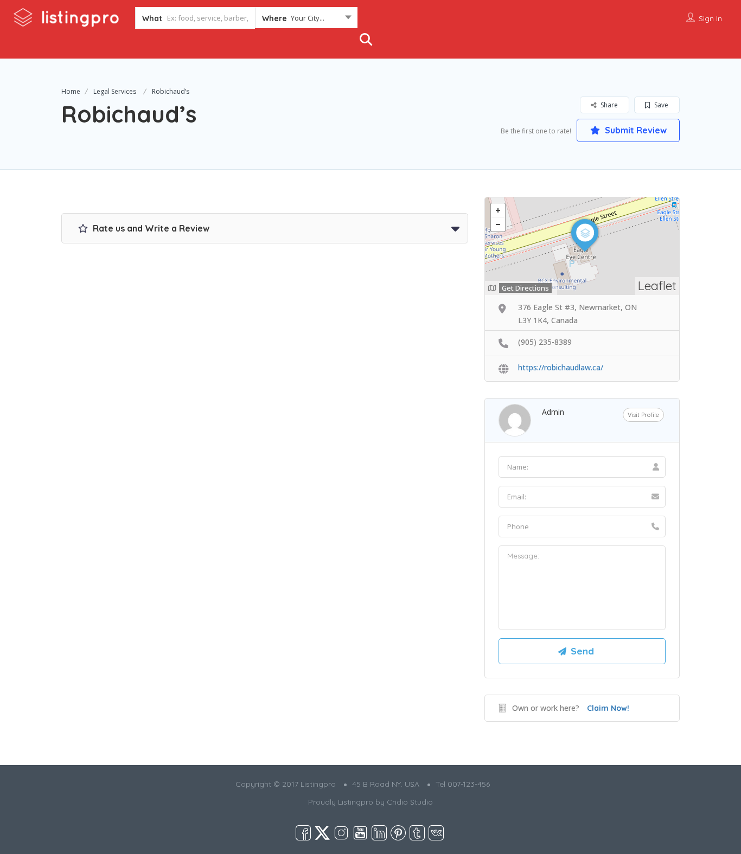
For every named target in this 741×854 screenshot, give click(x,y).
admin (553, 412)
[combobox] (306, 20)
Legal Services (114, 91)
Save (660, 105)
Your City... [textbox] (307, 18)
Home (70, 91)
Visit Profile (643, 415)
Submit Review (635, 130)
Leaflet (657, 285)
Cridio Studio (410, 802)
